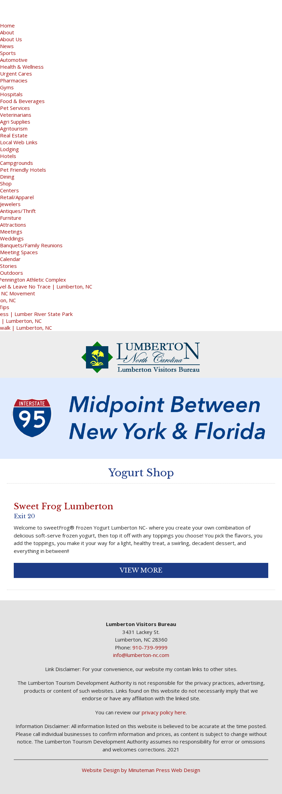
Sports (8, 52)
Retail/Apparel (17, 197)
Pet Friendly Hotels (23, 169)
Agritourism (14, 128)
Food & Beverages (22, 101)
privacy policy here (164, 712)
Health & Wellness (22, 66)
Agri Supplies (15, 121)
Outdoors (11, 272)
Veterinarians (15, 114)
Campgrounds (16, 162)
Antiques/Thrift (18, 210)
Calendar (10, 259)
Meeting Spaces (19, 252)
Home (7, 25)
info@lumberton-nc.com (141, 654)
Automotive (14, 59)
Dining (7, 176)
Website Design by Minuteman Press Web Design (141, 770)
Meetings (11, 231)
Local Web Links (18, 142)
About (7, 32)
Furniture (10, 217)
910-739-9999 (149, 647)
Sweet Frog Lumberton (63, 506)
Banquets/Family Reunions (31, 245)
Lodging (9, 149)
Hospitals (11, 94)
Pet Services (15, 107)
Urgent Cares (16, 73)
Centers (9, 190)
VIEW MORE (141, 570)
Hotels (8, 155)
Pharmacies (14, 80)
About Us (11, 39)
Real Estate (14, 135)
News (7, 46)
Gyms (7, 87)
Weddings (12, 238)
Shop (6, 183)
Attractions (13, 224)
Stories (8, 265)
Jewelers (10, 204)
